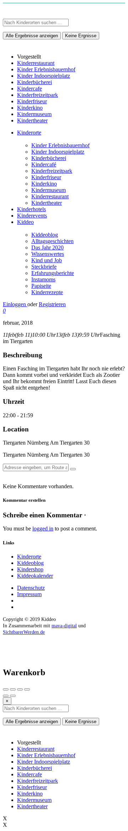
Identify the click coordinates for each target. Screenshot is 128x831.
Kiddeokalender (35, 576)
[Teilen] (13, 689)
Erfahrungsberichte (52, 273)
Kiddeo (25, 222)
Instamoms (43, 279)
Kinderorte (29, 133)
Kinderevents (32, 216)
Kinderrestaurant (50, 196)
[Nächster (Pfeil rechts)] (13, 696)
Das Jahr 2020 (47, 247)
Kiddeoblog (44, 235)
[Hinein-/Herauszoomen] (27, 689)
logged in (42, 528)
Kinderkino (44, 184)
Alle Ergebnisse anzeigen (32, 35)
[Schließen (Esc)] (6, 689)
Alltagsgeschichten (52, 241)
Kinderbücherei (48, 158)
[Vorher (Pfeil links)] (6, 696)
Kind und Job (46, 260)
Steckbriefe (44, 267)
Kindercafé (43, 164)
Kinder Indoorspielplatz (57, 152)
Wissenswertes (47, 254)
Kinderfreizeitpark (51, 171)
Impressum (29, 594)
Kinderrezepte (47, 292)
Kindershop (30, 569)
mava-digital (64, 625)
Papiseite (41, 286)
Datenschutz (31, 588)
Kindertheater (46, 203)
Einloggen (15, 304)
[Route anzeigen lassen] (73, 469)
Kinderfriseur (46, 177)
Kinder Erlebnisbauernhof (60, 145)
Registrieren (52, 304)
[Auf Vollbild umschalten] (20, 689)
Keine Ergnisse (80, 35)
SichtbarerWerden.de (24, 632)
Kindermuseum (48, 190)
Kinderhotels (31, 209)
